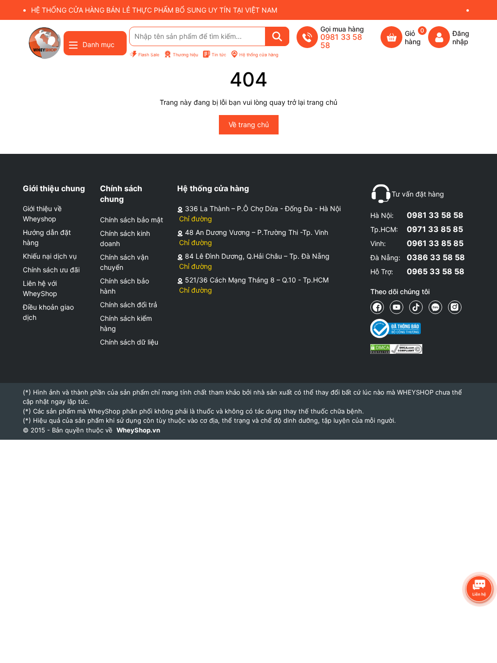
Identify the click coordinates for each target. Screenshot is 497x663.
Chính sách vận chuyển (124, 262)
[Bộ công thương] (396, 328)
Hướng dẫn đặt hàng (47, 237)
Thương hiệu (185, 54)
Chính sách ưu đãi (51, 269)
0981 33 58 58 (435, 215)
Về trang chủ (249, 124)
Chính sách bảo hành (124, 286)
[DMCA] (396, 348)
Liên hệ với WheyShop (40, 288)
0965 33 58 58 (435, 271)
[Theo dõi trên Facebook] (377, 307)
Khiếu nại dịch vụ (50, 256)
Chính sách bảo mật (131, 219)
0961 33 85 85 (435, 243)
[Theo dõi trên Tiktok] (416, 307)
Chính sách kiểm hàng (126, 323)
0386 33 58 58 (436, 257)
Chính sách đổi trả (128, 304)
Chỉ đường (195, 219)
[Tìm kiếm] (277, 36)
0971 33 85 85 (435, 229)
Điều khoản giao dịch (48, 312)
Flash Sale (148, 54)
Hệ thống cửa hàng (258, 54)
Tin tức (219, 54)
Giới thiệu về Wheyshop (42, 213)
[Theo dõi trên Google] (455, 307)
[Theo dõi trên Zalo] (435, 307)
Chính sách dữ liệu (129, 342)
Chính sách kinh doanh (125, 238)
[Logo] (44, 43)
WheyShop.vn (138, 430)
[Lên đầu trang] (480, 646)
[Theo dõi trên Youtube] (396, 307)
